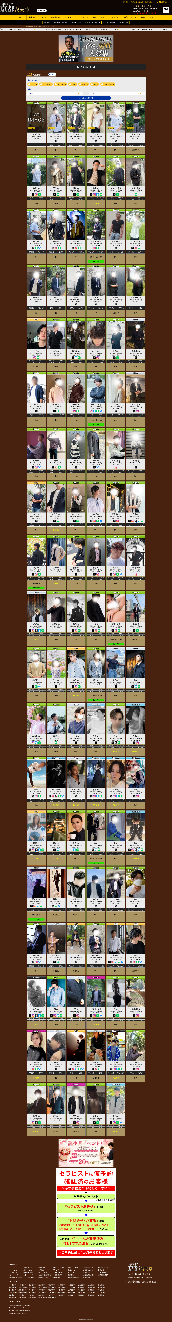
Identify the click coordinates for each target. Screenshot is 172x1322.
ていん (116, 241)
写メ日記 (43, 17)
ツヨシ (36, 134)
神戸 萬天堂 (82, 1292)
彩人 (56, 843)
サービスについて (29, 1267)
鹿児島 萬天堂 (42, 1298)
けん (136, 1062)
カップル (34, 84)
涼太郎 (136, 1008)
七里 (136, 460)
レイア (136, 187)
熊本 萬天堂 (22, 1298)
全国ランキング (28, 1275)
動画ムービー (72, 1270)
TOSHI (76, 514)
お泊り (74, 84)
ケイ (36, 351)
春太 (56, 1116)
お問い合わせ (96, 22)
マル (56, 187)
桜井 (76, 1116)
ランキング (68, 17)
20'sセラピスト (98, 17)
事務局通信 (86, 1278)
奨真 (116, 680)
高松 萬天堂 (42, 1295)
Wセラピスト (47, 84)
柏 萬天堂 (81, 1287)
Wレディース (61, 84)
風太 (36, 955)
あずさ (96, 514)
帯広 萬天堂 (32, 1285)
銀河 (96, 680)
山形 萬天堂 (91, 1285)
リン (56, 134)
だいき (56, 404)
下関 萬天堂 (32, 1295)
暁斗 (36, 1062)
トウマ (76, 736)
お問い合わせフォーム (15, 1278)
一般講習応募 (57, 1275)
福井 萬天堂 (62, 1290)
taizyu (56, 789)
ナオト (116, 623)
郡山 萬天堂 (101, 1285)
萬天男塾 (71, 1275)
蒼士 (76, 567)
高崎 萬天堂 (12, 1287)
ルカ (96, 899)
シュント (116, 187)
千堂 (96, 623)
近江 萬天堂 (32, 1292)
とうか (56, 514)
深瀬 (96, 1062)
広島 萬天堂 (101, 1292)
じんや (76, 351)
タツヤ (76, 134)
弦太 (76, 623)
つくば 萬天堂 (42, 1287)
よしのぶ (96, 241)
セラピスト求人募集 (109, 22)
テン (96, 134)
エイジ (76, 955)
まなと (56, 623)
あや (56, 567)
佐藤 (76, 187)
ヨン (36, 514)
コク (36, 404)
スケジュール (82, 17)
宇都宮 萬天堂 (23, 1287)
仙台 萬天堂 (82, 1285)
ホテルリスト (47, 22)
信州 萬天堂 (32, 1290)
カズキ (136, 404)
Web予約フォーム (44, 1278)
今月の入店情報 (73, 1267)
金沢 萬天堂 (72, 1290)
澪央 (96, 297)
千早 (56, 680)
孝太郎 (136, 351)
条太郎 (56, 955)
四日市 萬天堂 (23, 1292)
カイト (96, 351)
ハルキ (96, 955)
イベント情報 (13, 1272)
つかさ (36, 1116)
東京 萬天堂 (62, 1287)
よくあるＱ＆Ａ (88, 1270)
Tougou (135, 567)
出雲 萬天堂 (22, 1295)
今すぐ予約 (96, 261)
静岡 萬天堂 (91, 1290)
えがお (36, 680)
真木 (96, 187)
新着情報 (101, 1270)
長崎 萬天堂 (101, 1295)
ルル (36, 1008)
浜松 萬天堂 (101, 1290)
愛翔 (36, 297)
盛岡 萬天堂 (62, 1285)
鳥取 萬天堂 (12, 1295)
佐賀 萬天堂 (91, 1295)
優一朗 (76, 404)
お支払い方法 (76, 22)
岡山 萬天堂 (91, 1292)
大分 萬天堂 (12, 1298)
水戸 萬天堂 (32, 1287)
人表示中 (34, 74)
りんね (136, 241)
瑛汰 (36, 241)
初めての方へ (13, 1267)
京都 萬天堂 (42, 1292)
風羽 (116, 567)
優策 (76, 460)
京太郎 (116, 514)
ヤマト (136, 134)
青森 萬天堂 (52, 1285)
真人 (76, 899)
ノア (36, 623)
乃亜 (136, 736)
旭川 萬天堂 (12, 1285)
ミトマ (116, 460)
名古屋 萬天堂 (13, 1292)
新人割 (96, 84)
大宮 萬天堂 (52, 1287)
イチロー (96, 1008)
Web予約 (57, 22)
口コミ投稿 (86, 22)
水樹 (96, 789)
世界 (36, 843)
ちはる (76, 1062)
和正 (116, 955)
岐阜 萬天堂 (82, 1290)
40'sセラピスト (130, 17)
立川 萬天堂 (72, 1287)
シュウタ (96, 404)
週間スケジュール (58, 1267)
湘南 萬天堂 (12, 1290)
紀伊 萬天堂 (72, 1292)
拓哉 (36, 460)
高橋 (56, 241)
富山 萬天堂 (52, 1290)
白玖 (136, 514)
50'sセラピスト (147, 17)
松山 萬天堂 (62, 1295)
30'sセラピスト (114, 17)
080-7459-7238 (143, 5)
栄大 (116, 351)
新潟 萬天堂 (22, 1290)
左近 (136, 623)
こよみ (36, 187)
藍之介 (36, 899)
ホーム (21, 17)
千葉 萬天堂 (91, 1287)
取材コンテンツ (43, 1272)
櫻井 (56, 899)
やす (96, 460)
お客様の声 (55, 17)
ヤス (96, 736)
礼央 (116, 789)
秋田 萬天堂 (72, 1285)
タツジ (116, 899)
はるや (116, 134)
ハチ (36, 567)
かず (96, 567)
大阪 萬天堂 (52, 1292)
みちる (36, 736)
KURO (76, 789)
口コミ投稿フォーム (29, 1278)
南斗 (76, 680)
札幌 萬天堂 (22, 1285)
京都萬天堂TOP (103, 1275)
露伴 (56, 736)
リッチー (136, 297)
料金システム (66, 22)
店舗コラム (71, 1272)
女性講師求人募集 (123, 22)
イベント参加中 (109, 84)
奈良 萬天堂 (62, 1292)
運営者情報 (56, 1278)
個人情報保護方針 (73, 1278)
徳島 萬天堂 (52, 1295)
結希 (116, 297)
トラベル (85, 84)
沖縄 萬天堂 (52, 1298)
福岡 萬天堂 (82, 1295)
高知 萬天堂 (72, 1295)
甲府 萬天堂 (42, 1290)
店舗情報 (32, 17)
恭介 (116, 1116)
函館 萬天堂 (42, 1285)
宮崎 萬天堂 (32, 1298)
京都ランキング (13, 1275)
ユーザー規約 (102, 1272)
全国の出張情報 (28, 1272)
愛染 (76, 241)
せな (116, 404)
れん (56, 351)
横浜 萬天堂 (101, 1287)
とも (76, 843)
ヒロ (96, 1116)
